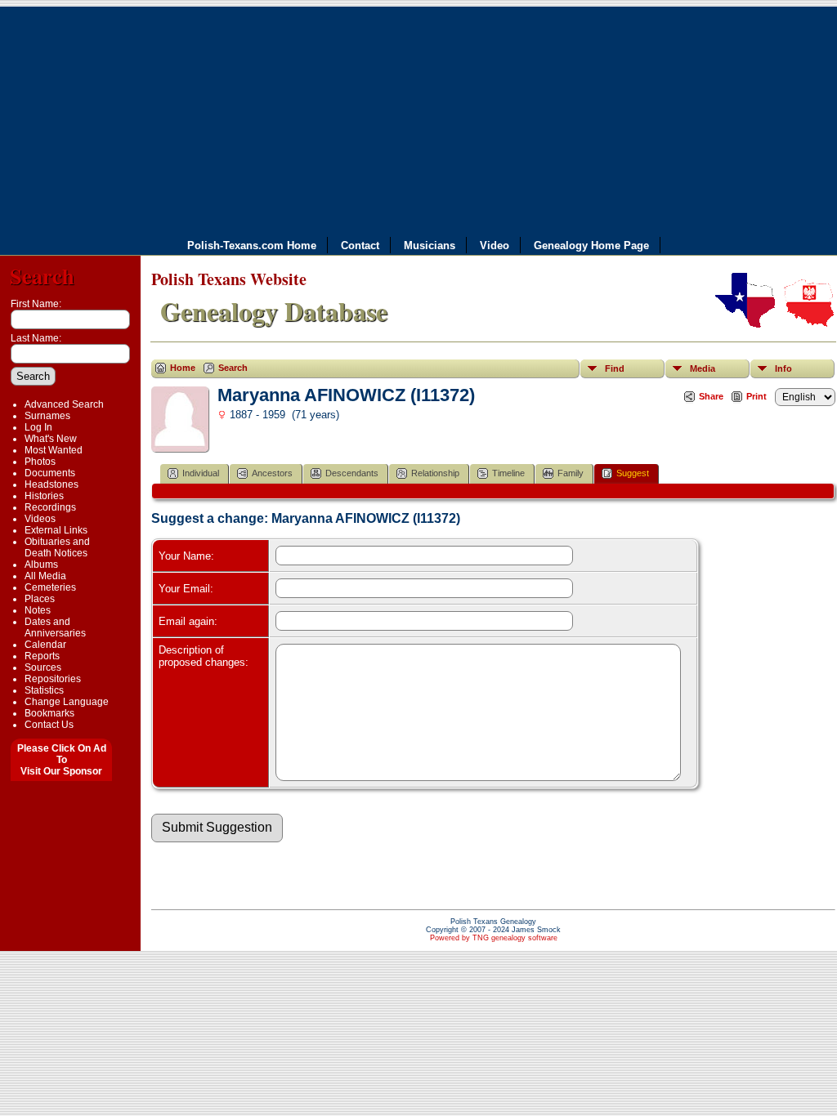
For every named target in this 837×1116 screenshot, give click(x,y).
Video (494, 245)
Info (783, 368)
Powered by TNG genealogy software (493, 938)
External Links (56, 530)
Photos (40, 461)
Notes (38, 610)
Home (182, 368)
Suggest (632, 473)
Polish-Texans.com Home (251, 245)
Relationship (435, 473)
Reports (42, 656)
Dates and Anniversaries (55, 627)
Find (614, 368)
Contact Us (49, 724)
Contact (360, 245)
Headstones (51, 484)
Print (756, 396)
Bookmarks (49, 713)
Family (570, 473)
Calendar (45, 644)
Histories (44, 496)
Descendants (351, 473)
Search (42, 276)
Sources (43, 667)
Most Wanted (54, 450)
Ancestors (272, 473)
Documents (50, 473)
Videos (40, 519)
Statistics (44, 690)
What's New (51, 438)
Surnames (47, 416)
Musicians (429, 245)
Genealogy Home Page (591, 245)
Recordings (50, 507)
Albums (41, 564)
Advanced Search (64, 404)
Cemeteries (50, 587)
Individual (200, 473)
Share (711, 396)
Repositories (53, 679)
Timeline (508, 473)
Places (40, 599)
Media (702, 368)
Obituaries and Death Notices (57, 547)
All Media (45, 576)
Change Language (67, 702)
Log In (38, 427)
